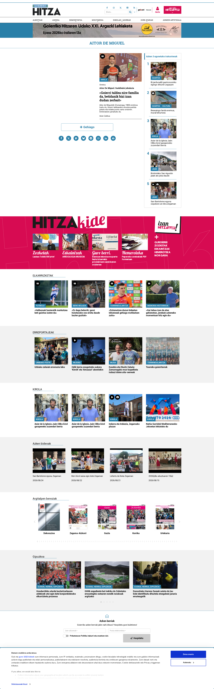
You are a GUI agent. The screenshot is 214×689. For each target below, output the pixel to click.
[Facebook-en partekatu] (61, 138)
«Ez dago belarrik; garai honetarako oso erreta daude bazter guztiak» (86, 313)
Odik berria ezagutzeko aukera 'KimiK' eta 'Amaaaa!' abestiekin (87, 368)
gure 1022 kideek (26, 657)
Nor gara (161, 255)
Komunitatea (75, 20)
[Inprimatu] (113, 138)
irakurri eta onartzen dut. (89, 636)
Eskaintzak (162, 249)
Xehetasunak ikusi (19, 684)
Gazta (107, 533)
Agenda (55, 20)
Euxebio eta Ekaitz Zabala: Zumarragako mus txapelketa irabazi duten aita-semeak (123, 370)
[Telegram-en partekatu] (90, 138)
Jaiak (154, 169)
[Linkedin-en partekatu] (105, 138)
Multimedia (97, 20)
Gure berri (160, 242)
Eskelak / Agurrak (122, 20)
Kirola (104, 80)
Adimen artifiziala (172, 20)
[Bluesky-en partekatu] (83, 138)
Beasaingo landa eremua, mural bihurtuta (162, 111)
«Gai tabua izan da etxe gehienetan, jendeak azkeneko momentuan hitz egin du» (161, 313)
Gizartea (156, 78)
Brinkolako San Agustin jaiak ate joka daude (162, 174)
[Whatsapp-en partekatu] (98, 138)
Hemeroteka (162, 252)
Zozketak (160, 245)
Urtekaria (165, 533)
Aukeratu (187, 662)
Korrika (136, 533)
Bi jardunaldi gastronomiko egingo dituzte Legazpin (163, 83)
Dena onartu (188, 654)
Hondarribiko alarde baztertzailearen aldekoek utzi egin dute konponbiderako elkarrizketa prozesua (56, 594)
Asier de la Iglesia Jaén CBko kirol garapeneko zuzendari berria (161, 143)
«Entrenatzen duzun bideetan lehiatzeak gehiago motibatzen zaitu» (124, 313)
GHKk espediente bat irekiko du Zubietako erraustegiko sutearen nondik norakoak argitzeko (105, 594)
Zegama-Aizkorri (78, 533)
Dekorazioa (49, 533)
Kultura (166, 106)
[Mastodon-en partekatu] (76, 138)
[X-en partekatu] (68, 138)
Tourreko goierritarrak (156, 367)
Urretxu (102, 85)
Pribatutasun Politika (78, 636)
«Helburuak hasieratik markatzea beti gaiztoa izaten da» (51, 311)
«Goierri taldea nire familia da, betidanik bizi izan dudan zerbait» (119, 96)
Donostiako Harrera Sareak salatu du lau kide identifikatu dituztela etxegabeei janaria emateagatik (155, 594)
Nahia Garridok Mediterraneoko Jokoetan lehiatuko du (161, 425)
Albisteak (37, 20)
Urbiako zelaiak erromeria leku (50, 367)
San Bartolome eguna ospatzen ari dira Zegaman (163, 202)
